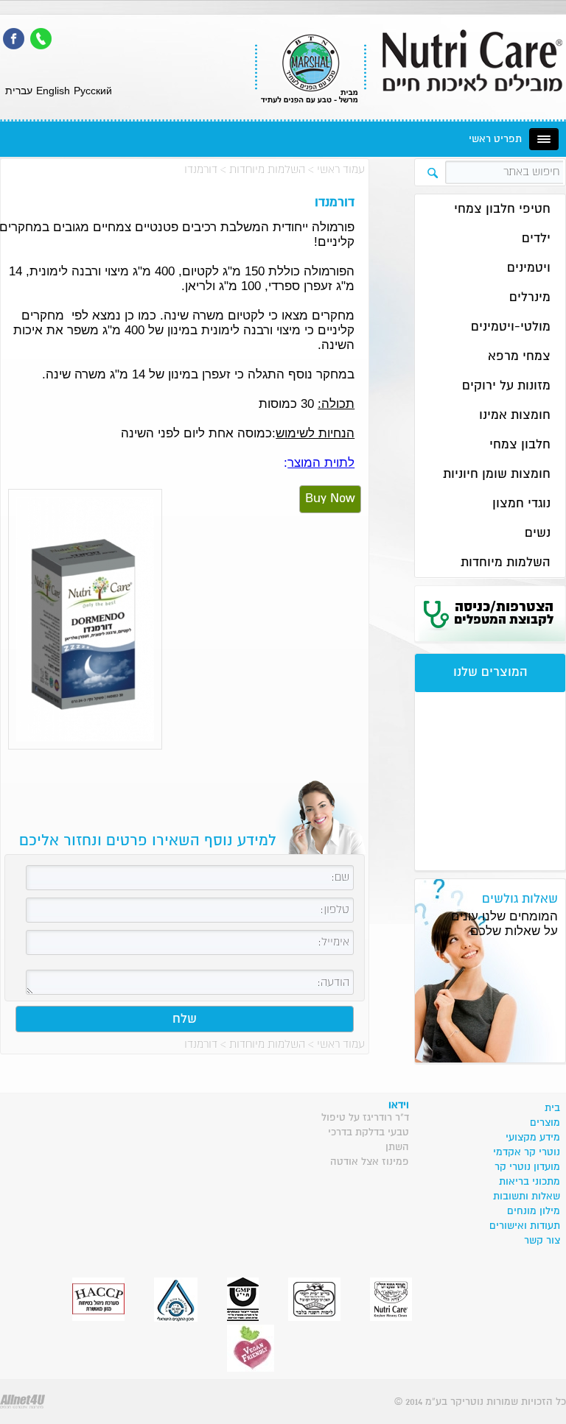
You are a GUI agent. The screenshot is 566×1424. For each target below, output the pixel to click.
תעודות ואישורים (524, 1226)
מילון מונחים (533, 1211)
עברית (18, 90)
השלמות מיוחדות (267, 170)
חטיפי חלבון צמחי (502, 209)
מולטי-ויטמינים (511, 327)
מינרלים (530, 297)
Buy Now (330, 498)
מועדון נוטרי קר (527, 1167)
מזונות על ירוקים (506, 386)
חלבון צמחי (520, 445)
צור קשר (542, 1240)
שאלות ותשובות (526, 1196)
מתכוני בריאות (529, 1181)
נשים (538, 533)
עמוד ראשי (341, 170)
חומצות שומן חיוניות (497, 474)
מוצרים (545, 1122)
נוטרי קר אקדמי (526, 1152)
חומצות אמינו (515, 415)
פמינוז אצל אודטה (369, 1161)
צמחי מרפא (519, 356)
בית (552, 1108)
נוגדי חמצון (521, 504)
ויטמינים (529, 268)
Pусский (93, 90)
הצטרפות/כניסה (503, 613)
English (53, 90)
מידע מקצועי (533, 1137)
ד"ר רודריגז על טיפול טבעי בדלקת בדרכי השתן (365, 1132)
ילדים (536, 238)
